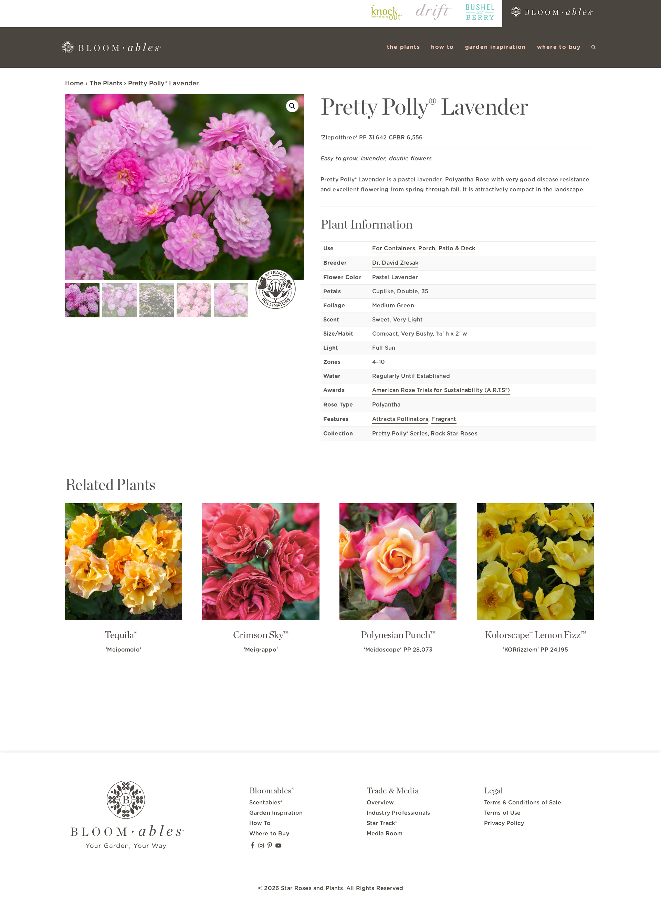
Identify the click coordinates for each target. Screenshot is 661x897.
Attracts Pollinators (400, 419)
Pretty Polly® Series (400, 433)
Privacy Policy (504, 823)
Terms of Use (502, 813)
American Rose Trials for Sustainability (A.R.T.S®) (441, 390)
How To (260, 823)
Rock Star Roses (454, 433)
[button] (593, 47)
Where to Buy (269, 833)
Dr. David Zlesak (395, 263)
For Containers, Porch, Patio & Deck (423, 248)
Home (74, 83)
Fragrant (443, 419)
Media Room (385, 833)
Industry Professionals (398, 813)
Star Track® (382, 823)
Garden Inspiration (276, 813)
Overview (380, 802)
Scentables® (266, 802)
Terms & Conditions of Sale (522, 802)
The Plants (106, 83)
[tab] (458, 186)
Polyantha (386, 405)
